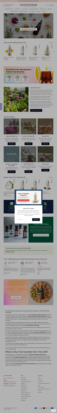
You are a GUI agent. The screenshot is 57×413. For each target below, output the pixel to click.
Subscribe (36, 219)
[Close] (41, 191)
